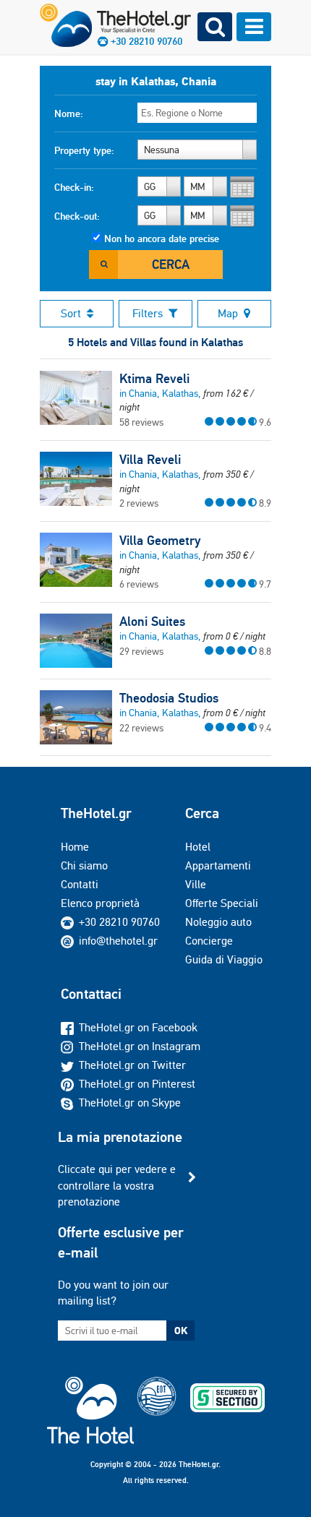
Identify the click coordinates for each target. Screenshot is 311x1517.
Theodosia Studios (168, 698)
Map (228, 313)
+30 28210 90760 (119, 922)
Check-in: (74, 187)
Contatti (79, 884)
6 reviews (138, 583)
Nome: (68, 113)
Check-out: (77, 216)
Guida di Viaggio (224, 959)
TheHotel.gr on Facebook (138, 1027)
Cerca (170, 264)
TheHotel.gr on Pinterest (137, 1084)
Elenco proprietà (100, 903)
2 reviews (138, 503)
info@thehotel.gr (118, 940)
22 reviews (141, 727)
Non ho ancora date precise (161, 238)
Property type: (84, 150)
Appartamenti (218, 865)
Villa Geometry (159, 541)
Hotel (197, 847)
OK (180, 1330)
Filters (147, 313)
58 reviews (141, 422)
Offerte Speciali (221, 903)
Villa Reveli (150, 460)
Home (75, 847)
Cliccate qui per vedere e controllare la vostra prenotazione (117, 1185)
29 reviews (141, 651)
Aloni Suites (152, 621)
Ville (195, 884)
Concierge (209, 940)
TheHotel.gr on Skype (130, 1102)
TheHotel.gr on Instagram (139, 1046)
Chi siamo (84, 865)
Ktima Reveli (154, 379)
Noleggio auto (218, 922)
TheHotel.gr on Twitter (132, 1065)
